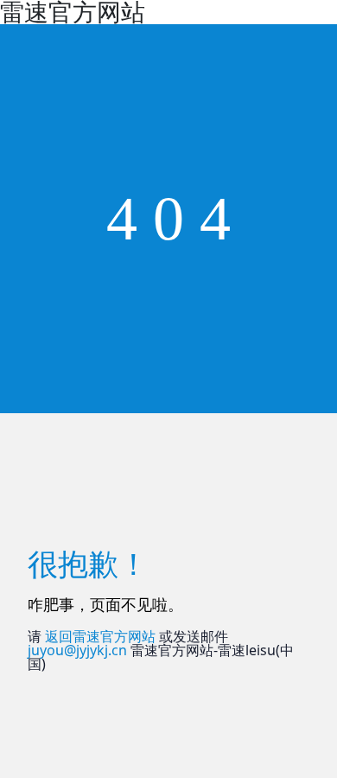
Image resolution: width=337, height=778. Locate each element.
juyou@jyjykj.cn (77, 650)
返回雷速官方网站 (100, 636)
